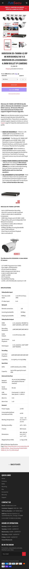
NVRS (3, 484)
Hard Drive (4, 75)
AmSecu (7, 561)
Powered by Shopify (14, 561)
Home (3, 478)
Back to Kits (15, 464)
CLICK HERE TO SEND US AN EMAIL (11, 518)
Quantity (21, 75)
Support (3, 123)
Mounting (4, 487)
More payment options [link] (14, 94)
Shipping (8, 69)
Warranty (4, 495)
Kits (3, 489)
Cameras (4, 481)
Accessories (5, 492)
